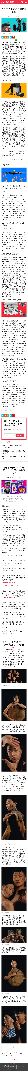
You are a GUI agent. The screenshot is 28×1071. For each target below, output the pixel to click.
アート (4, 1047)
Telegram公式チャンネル (11, 582)
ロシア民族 (11, 1047)
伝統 (18, 1047)
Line (18, 40)
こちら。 (10, 633)
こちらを (12, 1066)
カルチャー (13, 647)
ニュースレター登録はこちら (12, 585)
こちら (9, 225)
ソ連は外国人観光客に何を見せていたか (13, 457)
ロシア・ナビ (8, 609)
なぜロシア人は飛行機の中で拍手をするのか (13, 447)
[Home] (2, 2)
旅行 (11, 411)
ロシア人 (5, 411)
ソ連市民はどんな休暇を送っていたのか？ (13, 452)
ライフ (14, 14)
